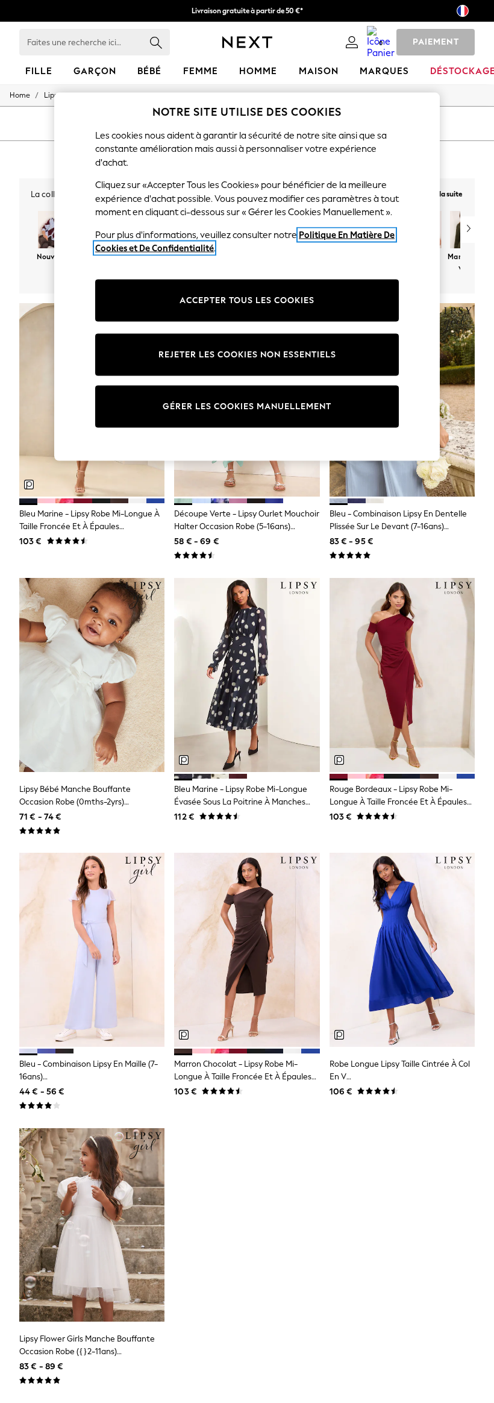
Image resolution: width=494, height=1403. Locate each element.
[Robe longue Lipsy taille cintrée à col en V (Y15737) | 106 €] (402, 950)
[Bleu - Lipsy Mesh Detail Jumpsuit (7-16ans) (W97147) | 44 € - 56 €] (91, 950)
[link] (352, 42)
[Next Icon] (247, 42)
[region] (247, 276)
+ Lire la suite (441, 192)
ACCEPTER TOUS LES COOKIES (247, 300)
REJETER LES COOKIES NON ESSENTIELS (247, 355)
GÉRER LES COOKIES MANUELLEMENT (247, 406)
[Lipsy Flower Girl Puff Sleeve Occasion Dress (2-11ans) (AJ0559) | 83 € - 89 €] (91, 1225)
